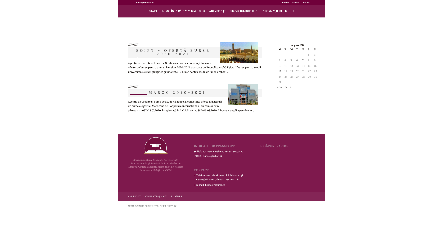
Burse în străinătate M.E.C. (181, 11)
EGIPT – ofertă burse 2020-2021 (173, 52)
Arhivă (295, 3)
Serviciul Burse (242, 11)
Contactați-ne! (156, 196)
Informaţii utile (274, 11)
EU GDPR (176, 196)
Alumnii (285, 3)
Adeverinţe (217, 11)
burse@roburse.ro (215, 184)
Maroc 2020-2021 (177, 92)
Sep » (288, 87)
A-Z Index (134, 196)
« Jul (280, 87)
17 (280, 71)
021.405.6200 (216, 179)
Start (153, 11)
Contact (306, 3)
